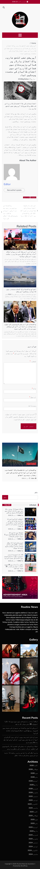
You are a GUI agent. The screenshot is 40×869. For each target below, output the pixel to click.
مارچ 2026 (34, 785)
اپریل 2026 (33, 781)
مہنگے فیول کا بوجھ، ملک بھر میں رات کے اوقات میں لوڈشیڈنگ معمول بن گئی (14, 511)
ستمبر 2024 (33, 854)
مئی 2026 (34, 777)
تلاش (36, 492)
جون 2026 (34, 773)
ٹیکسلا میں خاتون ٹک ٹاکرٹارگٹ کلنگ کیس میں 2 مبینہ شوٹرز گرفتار (13, 534)
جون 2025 (34, 819)
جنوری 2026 (33, 792)
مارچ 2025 (34, 831)
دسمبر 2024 (33, 843)
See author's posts (14, 190)
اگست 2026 (34, 765)
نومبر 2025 (33, 800)
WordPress (24, 866)
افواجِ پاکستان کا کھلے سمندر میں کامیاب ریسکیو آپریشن (21, 290)
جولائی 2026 (33, 769)
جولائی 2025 (33, 816)
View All (6, 505)
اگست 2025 (34, 812)
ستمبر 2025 (33, 808)
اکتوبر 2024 (33, 850)
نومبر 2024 (33, 846)
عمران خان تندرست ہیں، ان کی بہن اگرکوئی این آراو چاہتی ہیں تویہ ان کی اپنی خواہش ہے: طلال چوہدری (21, 739)
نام (34, 388)
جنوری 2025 (33, 839)
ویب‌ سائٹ (32, 406)
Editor (26, 79)
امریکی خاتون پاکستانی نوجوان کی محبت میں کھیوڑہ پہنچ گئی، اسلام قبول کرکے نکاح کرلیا (20, 730)
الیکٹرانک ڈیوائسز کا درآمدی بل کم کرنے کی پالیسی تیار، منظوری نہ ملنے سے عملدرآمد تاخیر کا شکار (14, 522)
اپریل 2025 (33, 827)
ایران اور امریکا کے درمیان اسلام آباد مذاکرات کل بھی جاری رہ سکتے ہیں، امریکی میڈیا (21, 254)
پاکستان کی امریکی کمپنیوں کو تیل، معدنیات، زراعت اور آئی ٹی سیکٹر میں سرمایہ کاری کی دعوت (20, 326)
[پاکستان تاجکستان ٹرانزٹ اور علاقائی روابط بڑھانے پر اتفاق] (20, 455)
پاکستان (33, 197)
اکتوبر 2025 (33, 804)
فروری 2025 (33, 835)
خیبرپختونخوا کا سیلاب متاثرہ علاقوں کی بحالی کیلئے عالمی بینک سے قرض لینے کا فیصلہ (14, 545)
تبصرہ (33, 361)
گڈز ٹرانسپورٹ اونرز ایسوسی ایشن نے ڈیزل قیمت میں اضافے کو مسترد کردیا (13, 556)
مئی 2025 (34, 823)
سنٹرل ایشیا (31, 464)
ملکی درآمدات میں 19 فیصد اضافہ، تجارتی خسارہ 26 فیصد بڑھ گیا (13, 566)
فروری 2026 (33, 789)
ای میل (32, 397)
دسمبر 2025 (33, 796)
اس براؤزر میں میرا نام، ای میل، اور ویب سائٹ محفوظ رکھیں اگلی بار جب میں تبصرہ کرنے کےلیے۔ (20, 417)
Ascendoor (31, 864)
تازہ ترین (26, 197)
